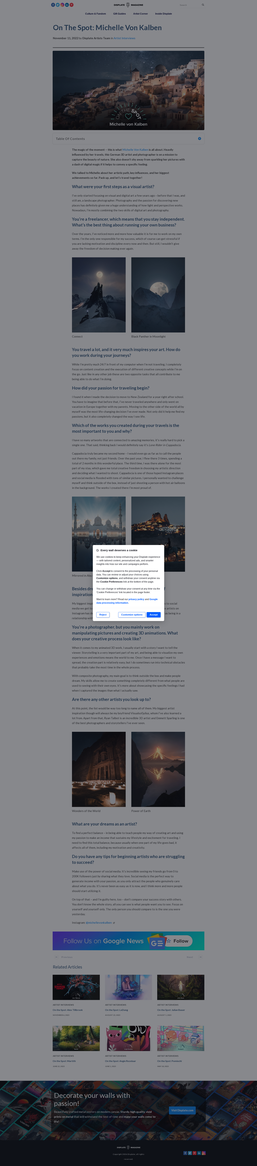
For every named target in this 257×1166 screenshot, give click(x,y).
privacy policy (136, 599)
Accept (154, 614)
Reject (102, 614)
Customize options (131, 614)
